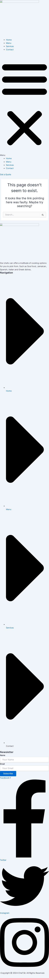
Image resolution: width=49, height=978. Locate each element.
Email (2, 764)
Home (9, 40)
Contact (9, 49)
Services (10, 46)
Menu (8, 43)
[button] (24, 105)
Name (2, 755)
